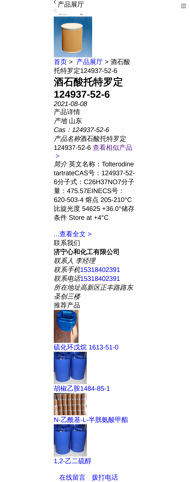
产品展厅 (89, 61)
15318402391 (100, 269)
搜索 (81, 14)
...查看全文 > (72, 234)
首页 (60, 61)
